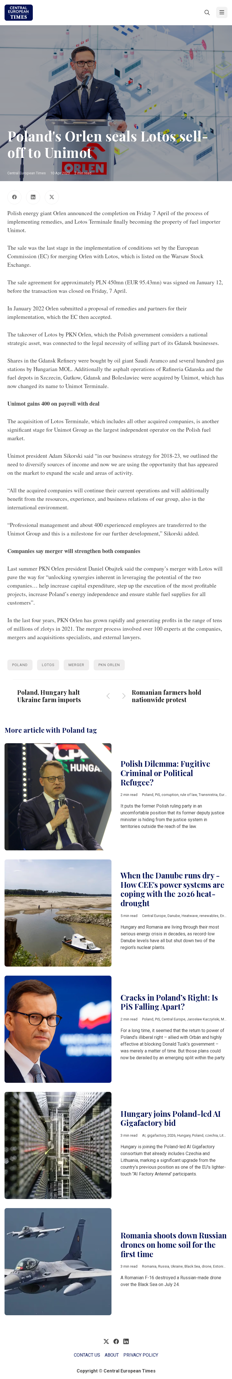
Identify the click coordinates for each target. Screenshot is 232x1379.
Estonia (219, 1266)
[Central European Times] (19, 13)
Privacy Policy (140, 1355)
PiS (157, 795)
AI (143, 1135)
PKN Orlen (109, 665)
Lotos (48, 665)
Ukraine (177, 1266)
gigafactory (156, 1135)
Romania (149, 1266)
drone (206, 1266)
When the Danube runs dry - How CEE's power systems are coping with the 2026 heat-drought (172, 889)
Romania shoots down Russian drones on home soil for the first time (174, 1244)
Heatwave (190, 916)
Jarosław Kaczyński (203, 1019)
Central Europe (154, 916)
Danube (173, 916)
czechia (211, 1135)
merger (76, 665)
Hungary (183, 1135)
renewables (208, 916)
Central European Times (26, 173)
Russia (163, 1266)
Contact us (87, 1355)
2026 (171, 1135)
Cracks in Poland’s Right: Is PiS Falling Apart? (169, 1002)
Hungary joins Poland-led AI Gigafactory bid (171, 1118)
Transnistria (208, 795)
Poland (20, 665)
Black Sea (192, 1266)
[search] (207, 12)
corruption (170, 795)
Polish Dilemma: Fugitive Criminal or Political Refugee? (165, 773)
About (112, 1355)
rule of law (188, 795)
